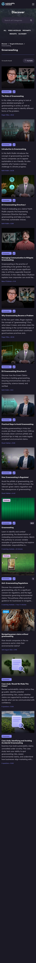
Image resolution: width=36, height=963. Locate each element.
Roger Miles (5, 115)
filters (30, 60)
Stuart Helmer (6, 443)
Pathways (27, 30)
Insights (13, 34)
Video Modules (14, 30)
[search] (31, 20)
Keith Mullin (5, 170)
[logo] (8, 4)
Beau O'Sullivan (7, 281)
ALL (5, 30)
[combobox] (16, 20)
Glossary (22, 34)
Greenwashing (7, 92)
